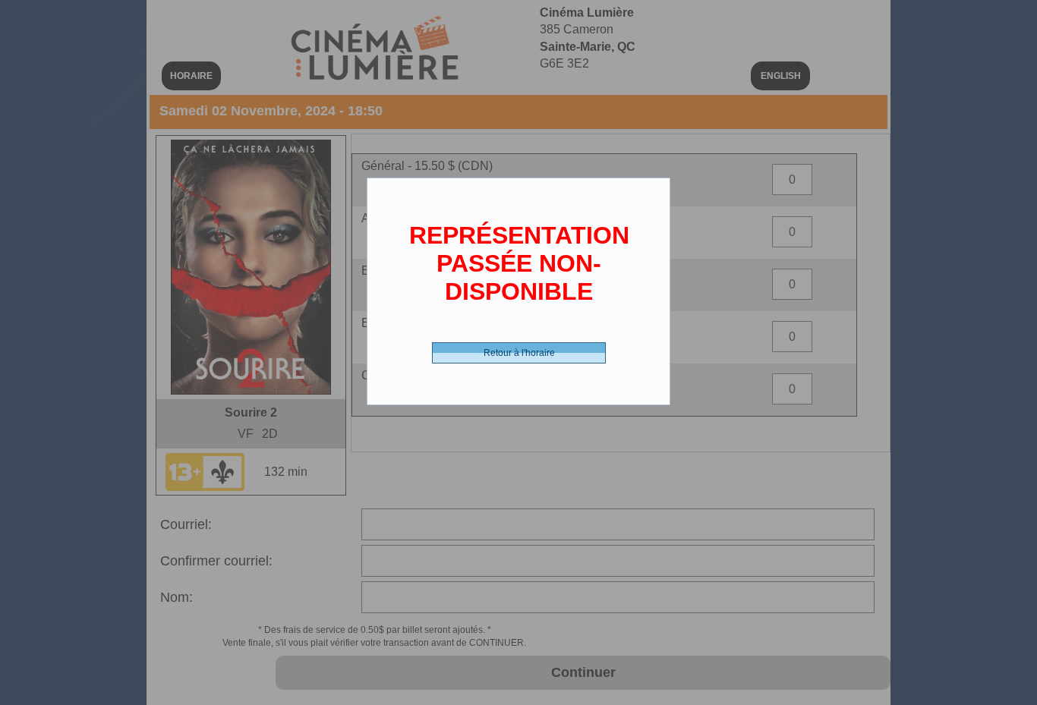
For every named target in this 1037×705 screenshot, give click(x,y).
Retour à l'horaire (519, 353)
